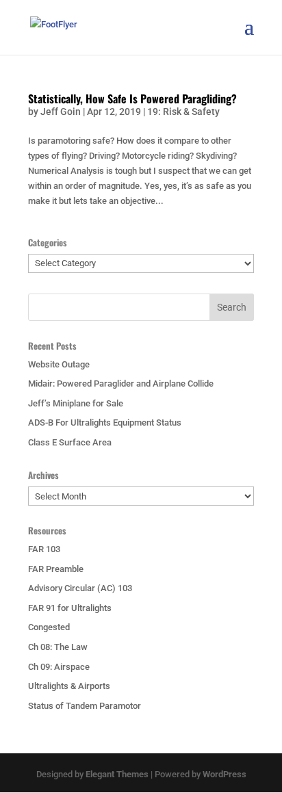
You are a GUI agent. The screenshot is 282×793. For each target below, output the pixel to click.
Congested (49, 627)
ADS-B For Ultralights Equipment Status (104, 422)
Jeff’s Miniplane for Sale (75, 403)
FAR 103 (44, 549)
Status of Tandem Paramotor (84, 706)
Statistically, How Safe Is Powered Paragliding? (132, 98)
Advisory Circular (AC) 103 (80, 588)
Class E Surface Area (70, 442)
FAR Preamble (56, 569)
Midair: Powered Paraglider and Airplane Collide (121, 383)
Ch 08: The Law (58, 647)
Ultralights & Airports (69, 686)
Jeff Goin (60, 111)
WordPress (224, 774)
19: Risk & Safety (183, 111)
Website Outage (59, 364)
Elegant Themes (117, 774)
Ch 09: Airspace (59, 667)
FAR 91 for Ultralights (70, 608)
